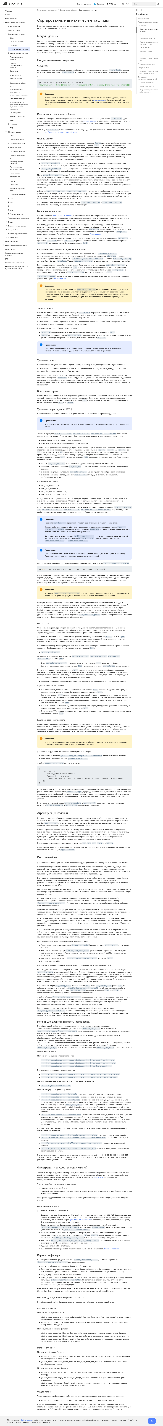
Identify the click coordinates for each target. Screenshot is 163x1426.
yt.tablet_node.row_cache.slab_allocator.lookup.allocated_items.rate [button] (74, 1138)
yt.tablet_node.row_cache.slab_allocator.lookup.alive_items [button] (69, 1135)
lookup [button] (98, 143)
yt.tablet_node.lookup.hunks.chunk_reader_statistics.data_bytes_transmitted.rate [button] (79, 1077)
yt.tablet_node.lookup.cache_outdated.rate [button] (61, 1115)
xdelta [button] (110, 843)
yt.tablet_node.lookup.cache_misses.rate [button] (60, 1097)
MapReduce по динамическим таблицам (61, 132)
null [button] (75, 267)
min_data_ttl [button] (97, 434)
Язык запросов (96, 234)
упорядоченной (99, 100)
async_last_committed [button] (51, 169)
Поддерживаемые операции (148, 22)
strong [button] (70, 403)
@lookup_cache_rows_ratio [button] (77, 950)
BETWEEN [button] (94, 1235)
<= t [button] (96, 145)
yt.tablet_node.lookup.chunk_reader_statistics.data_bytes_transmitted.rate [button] (76, 1066)
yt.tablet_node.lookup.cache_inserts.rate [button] (61, 1100)
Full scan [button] (69, 241)
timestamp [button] (111, 256)
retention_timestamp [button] (107, 254)
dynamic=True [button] (68, 72)
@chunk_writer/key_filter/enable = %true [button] (60, 1227)
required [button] (101, 338)
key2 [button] (85, 243)
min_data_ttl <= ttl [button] (51, 652)
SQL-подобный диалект (62, 215)
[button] (124, 82)
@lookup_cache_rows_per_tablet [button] (66, 997)
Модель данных (144, 18)
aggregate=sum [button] (51, 823)
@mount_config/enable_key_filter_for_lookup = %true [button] (75, 1240)
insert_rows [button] (84, 313)
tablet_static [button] (111, 945)
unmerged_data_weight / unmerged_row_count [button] (57, 1031)
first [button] (99, 843)
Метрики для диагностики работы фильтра (148, 91)
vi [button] (61, 452)
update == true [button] (74, 335)
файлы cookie (26, 1420)
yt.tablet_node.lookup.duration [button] (56, 1086)
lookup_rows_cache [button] (80, 945)
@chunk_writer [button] (98, 1227)
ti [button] (39, 452)
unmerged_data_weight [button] (47, 1048)
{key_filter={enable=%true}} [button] (77, 1230)
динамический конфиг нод (80, 1219)
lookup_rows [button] (118, 270)
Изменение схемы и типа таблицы (148, 30)
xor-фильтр (98, 1177)
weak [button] (60, 403)
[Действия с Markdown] (146, 10)
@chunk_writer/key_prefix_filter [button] (68, 1238)
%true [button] (110, 958)
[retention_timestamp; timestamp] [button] (87, 259)
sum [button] (84, 843)
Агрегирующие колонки (146, 64)
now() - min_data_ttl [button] (83, 536)
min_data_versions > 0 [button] (56, 663)
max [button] (93, 843)
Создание (142, 25)
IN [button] (85, 1235)
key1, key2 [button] (42, 243)
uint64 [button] (108, 637)
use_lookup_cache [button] (45, 972)
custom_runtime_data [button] (54, 763)
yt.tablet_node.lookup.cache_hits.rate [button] (59, 1094)
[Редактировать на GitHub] (141, 10)
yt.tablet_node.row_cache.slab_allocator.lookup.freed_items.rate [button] (72, 1143)
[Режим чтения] (137, 10)
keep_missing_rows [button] (76, 272)
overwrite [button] (46, 332)
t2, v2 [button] (110, 450)
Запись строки (144, 47)
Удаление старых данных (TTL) (148, 59)
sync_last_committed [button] (51, 163)
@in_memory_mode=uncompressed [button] (51, 903)
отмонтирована (89, 120)
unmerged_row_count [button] (91, 1028)
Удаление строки (145, 51)
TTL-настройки (60, 278)
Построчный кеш (144, 67)
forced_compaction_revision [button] (116, 563)
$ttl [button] (123, 637)
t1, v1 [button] (102, 450)
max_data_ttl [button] (110, 434)
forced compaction (111, 1248)
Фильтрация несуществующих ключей (147, 78)
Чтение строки (144, 35)
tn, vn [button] (122, 450)
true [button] (107, 990)
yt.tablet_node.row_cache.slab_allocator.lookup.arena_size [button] (69, 1148)
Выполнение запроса (147, 38)
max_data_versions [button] (81, 434)
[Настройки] (123, 4)
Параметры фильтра (146, 86)
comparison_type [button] (74, 792)
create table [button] (115, 70)
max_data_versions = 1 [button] (52, 510)
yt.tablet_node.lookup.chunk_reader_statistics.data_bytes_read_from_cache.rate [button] (78, 1063)
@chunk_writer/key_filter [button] (85, 1260)
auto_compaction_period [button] (89, 615)
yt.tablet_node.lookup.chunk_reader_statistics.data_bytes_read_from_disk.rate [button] (78, 1060)
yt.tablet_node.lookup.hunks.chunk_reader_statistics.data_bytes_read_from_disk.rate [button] (81, 1074)
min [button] (89, 843)
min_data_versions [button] (63, 434)
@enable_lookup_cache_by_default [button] (82, 958)
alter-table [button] (116, 118)
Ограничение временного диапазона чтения (148, 43)
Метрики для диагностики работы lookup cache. (148, 72)
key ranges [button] (94, 229)
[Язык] (127, 4)
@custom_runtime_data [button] (77, 759)
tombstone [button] (62, 378)
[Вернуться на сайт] (13, 4)
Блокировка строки (146, 55)
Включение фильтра (146, 82)
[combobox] (144, 4)
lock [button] (84, 400)
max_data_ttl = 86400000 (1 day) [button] (96, 510)
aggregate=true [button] (67, 850)
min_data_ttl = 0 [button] (71, 510)
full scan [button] (52, 241)
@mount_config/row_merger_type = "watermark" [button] (81, 756)
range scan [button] (121, 232)
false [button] (115, 990)
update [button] (44, 335)
